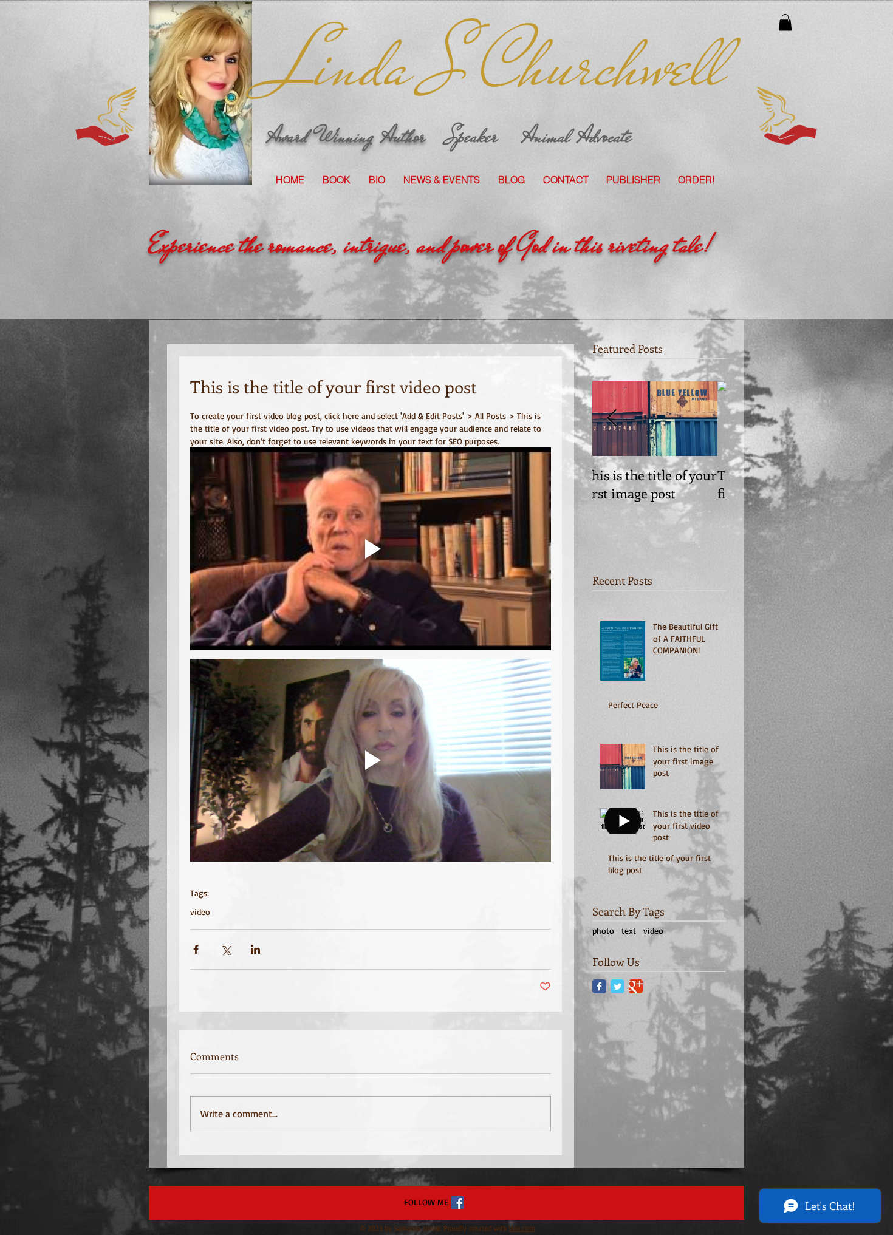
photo (603, 930)
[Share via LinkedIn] (255, 949)
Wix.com (522, 1228)
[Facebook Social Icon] (457, 1202)
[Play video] (370, 548)
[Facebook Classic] (599, 986)
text (628, 930)
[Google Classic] (636, 986)
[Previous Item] (611, 418)
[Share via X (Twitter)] (225, 949)
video (200, 912)
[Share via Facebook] (196, 949)
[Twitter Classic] (617, 986)
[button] (785, 22)
